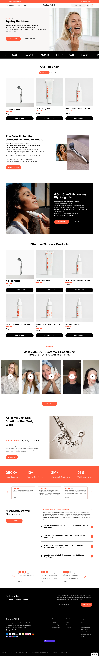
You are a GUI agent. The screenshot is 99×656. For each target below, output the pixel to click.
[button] (10, 5)
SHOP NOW (13, 38)
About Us (76, 221)
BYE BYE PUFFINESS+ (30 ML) (18, 324)
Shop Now (49, 403)
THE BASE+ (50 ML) (43, 109)
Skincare (54, 622)
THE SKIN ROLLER (13, 109)
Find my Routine (30, 38)
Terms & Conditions (86, 634)
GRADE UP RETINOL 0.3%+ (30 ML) (48, 325)
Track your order (85, 625)
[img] (23, 488)
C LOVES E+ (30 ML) (73, 324)
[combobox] (94, 654)
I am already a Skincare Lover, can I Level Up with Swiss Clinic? (63, 536)
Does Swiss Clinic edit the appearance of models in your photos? (63, 556)
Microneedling (55, 625)
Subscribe (87, 604)
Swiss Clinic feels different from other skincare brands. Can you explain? (62, 546)
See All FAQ (14, 521)
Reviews (68, 627)
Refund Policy (84, 631)
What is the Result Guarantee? (55, 510)
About (67, 622)
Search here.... (78, 5)
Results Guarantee (85, 627)
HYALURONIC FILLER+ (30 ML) (77, 109)
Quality (25, 440)
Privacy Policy (84, 629)
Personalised (12, 440)
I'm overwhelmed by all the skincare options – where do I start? (64, 527)
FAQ (82, 622)
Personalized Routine (57, 627)
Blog (67, 625)
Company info (54, 652)
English (93, 654)
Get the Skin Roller (13, 167)
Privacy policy (64, 652)
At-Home (37, 440)
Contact (83, 636)
